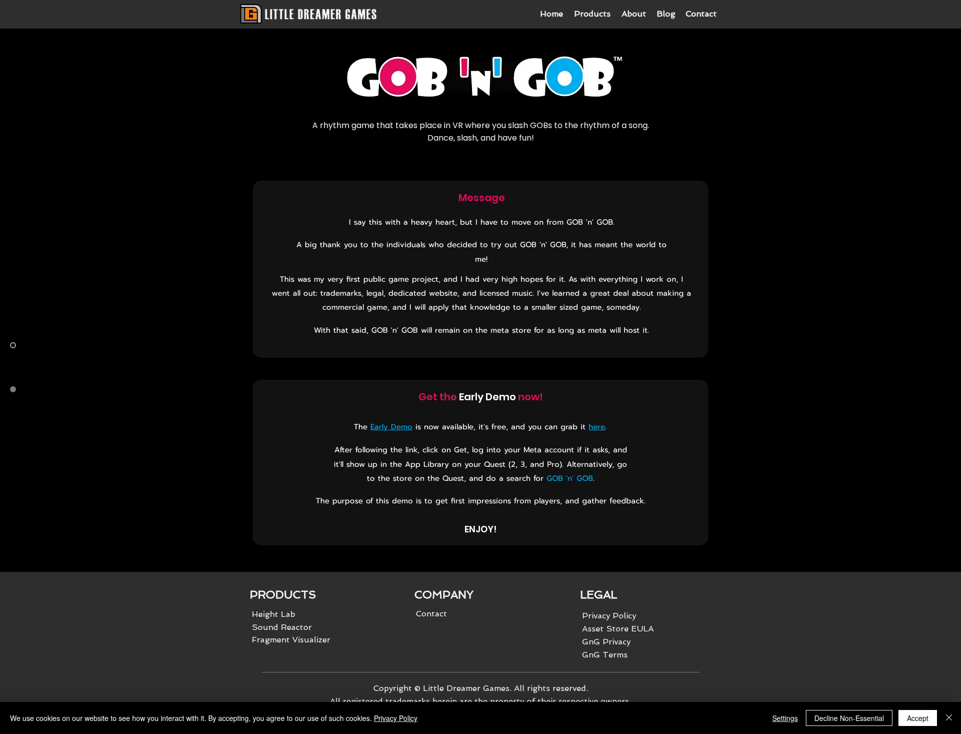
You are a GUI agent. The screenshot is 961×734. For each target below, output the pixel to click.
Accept (917, 718)
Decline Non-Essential (849, 718)
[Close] (949, 718)
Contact (431, 613)
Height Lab (273, 614)
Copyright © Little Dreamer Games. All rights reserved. (480, 688)
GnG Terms (605, 654)
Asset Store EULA (618, 628)
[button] (592, 14)
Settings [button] (785, 718)
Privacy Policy (395, 718)
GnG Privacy (606, 641)
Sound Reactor (282, 627)
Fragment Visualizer (291, 639)
